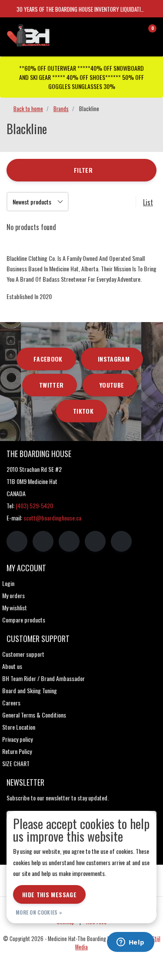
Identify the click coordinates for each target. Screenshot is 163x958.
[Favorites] (131, 32)
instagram (114, 358)
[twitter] (69, 541)
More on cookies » (39, 912)
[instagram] (43, 541)
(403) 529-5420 (34, 505)
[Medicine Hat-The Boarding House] (48, 34)
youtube (112, 384)
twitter (51, 384)
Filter (83, 169)
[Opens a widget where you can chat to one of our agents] (130, 943)
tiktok (83, 410)
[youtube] (95, 541)
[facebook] (17, 541)
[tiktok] (121, 541)
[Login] (115, 32)
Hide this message (49, 894)
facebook (48, 358)
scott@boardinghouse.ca (52, 517)
